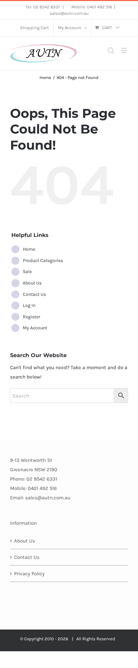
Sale (27, 271)
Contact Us (34, 294)
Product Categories (43, 260)
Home (29, 249)
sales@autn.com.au (69, 13)
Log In (29, 305)
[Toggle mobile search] (111, 50)
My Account (35, 328)
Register (31, 317)
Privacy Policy (29, 574)
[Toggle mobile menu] (124, 50)
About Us (32, 283)
